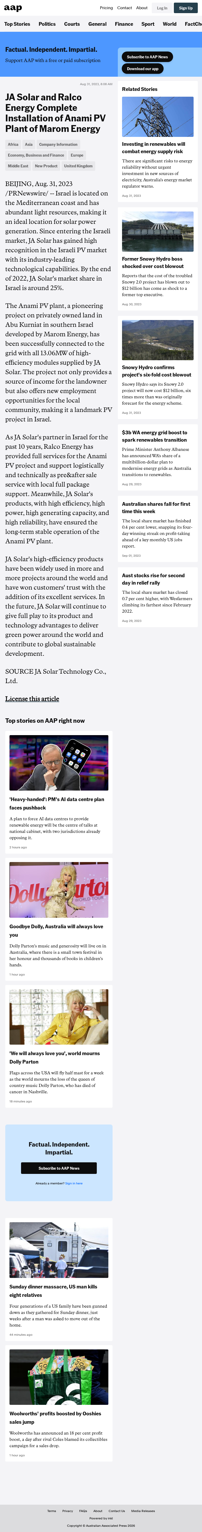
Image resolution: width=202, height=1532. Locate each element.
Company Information (58, 144)
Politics (47, 23)
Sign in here (74, 1183)
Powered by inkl (101, 1518)
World (169, 23)
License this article (32, 699)
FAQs (83, 1511)
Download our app (142, 68)
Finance (124, 23)
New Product (46, 165)
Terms (51, 1511)
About (142, 8)
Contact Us (117, 1511)
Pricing (106, 8)
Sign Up (186, 8)
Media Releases (143, 1511)
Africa (13, 144)
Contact (124, 8)
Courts (72, 23)
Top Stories (17, 23)
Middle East (18, 165)
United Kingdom (78, 165)
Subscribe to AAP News (147, 56)
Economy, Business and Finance (36, 155)
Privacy (67, 1511)
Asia (29, 144)
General (97, 23)
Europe (77, 155)
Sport (148, 23)
